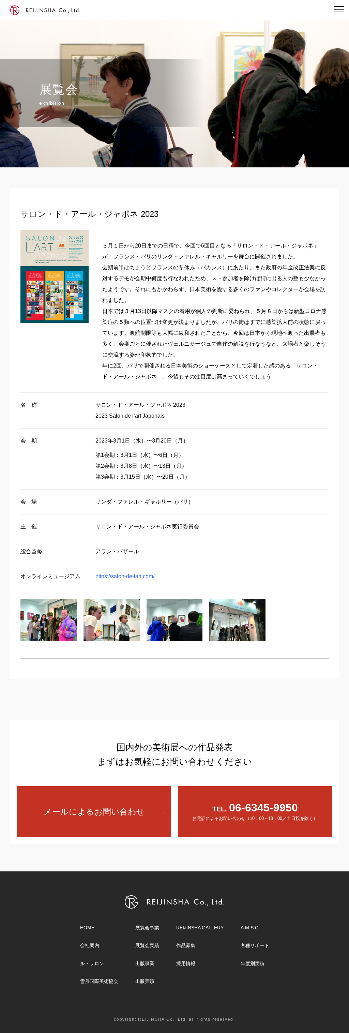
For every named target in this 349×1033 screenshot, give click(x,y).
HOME (87, 927)
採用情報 (185, 963)
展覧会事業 (147, 927)
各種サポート (255, 945)
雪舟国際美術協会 (99, 981)
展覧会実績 (147, 945)
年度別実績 (252, 963)
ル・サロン (92, 963)
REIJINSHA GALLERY (200, 927)
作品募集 (185, 945)
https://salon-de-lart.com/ (124, 576)
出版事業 (144, 963)
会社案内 (89, 945)
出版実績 (144, 981)
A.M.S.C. (250, 927)
